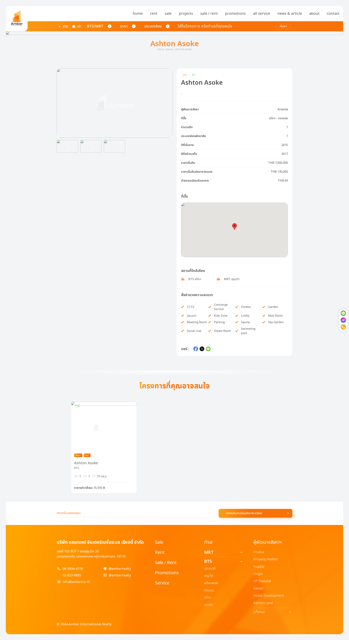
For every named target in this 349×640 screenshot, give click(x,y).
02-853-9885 (72, 575)
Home (138, 13)
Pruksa (258, 552)
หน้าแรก (160, 49)
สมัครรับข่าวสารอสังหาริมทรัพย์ (244, 513)
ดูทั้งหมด (272, 612)
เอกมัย (208, 604)
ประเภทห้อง (153, 26)
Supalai (258, 566)
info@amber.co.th (76, 581)
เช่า (79, 26)
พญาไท (208, 575)
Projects (186, 13)
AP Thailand (262, 581)
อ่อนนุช (209, 590)
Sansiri (258, 588)
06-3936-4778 (73, 568)
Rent (153, 13)
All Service (261, 13)
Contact (333, 13)
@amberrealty (120, 568)
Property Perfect (265, 559)
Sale (168, 13)
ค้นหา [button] (283, 26)
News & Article (289, 13)
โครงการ (169, 49)
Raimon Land (263, 603)
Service (162, 583)
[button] (114, 103)
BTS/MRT (95, 26)
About (314, 13)
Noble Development (268, 595)
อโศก (207, 597)
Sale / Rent (209, 13)
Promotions (235, 13)
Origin (258, 573)
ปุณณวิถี (209, 568)
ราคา (124, 26)
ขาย (65, 26)
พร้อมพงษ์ (211, 583)
